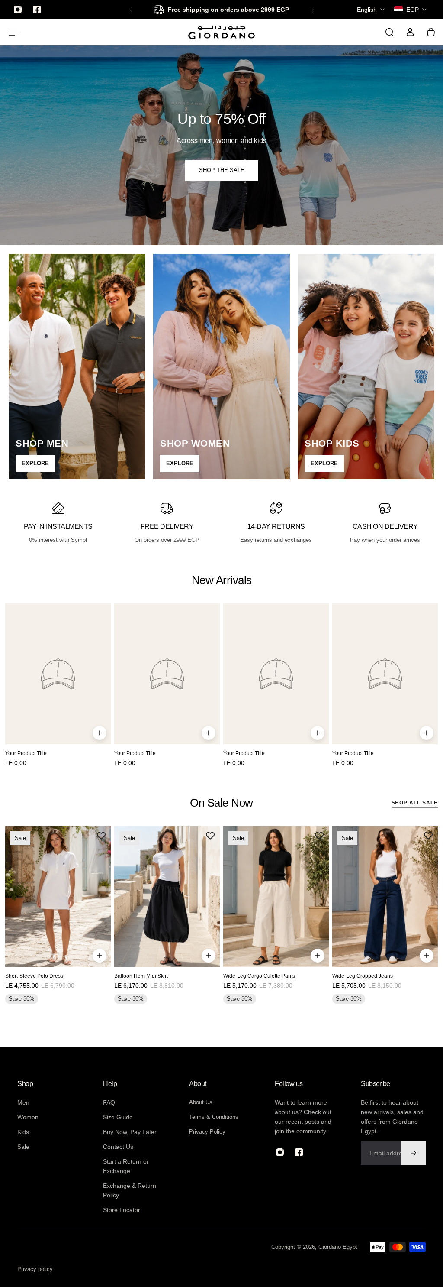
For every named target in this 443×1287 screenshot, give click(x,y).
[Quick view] (99, 733)
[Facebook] (36, 9)
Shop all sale (415, 802)
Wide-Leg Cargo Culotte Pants (259, 976)
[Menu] (12, 32)
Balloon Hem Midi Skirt (141, 976)
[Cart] (431, 32)
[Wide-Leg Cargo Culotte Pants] (276, 896)
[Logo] (221, 32)
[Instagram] (17, 9)
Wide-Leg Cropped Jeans (362, 976)
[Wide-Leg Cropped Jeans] (385, 896)
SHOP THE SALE (221, 170)
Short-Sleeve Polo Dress (34, 976)
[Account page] (410, 32)
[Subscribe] (413, 1153)
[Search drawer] (389, 32)
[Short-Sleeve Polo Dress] (58, 896)
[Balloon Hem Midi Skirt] (167, 896)
